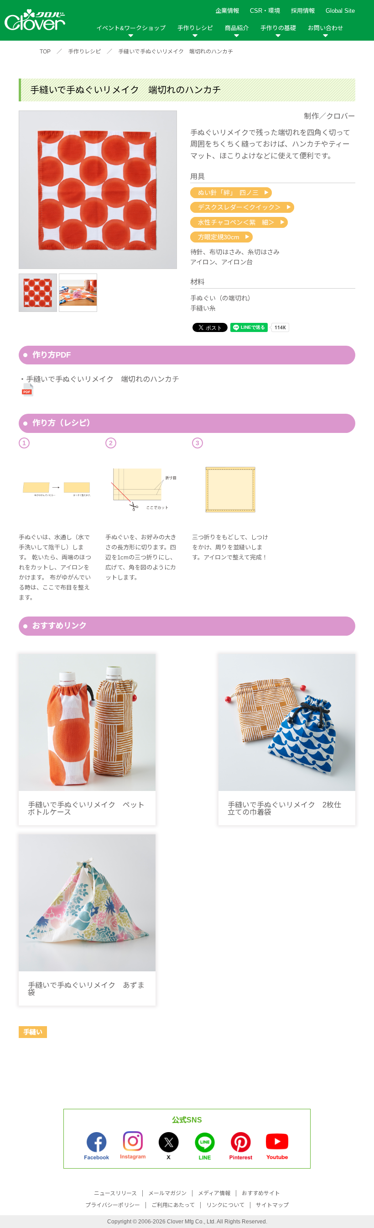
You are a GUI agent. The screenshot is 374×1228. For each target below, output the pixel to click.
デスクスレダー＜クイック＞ (239, 207)
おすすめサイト (261, 1193)
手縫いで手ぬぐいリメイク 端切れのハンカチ (175, 51)
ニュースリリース (115, 1193)
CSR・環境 (265, 10)
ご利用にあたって (173, 1205)
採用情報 (303, 10)
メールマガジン (167, 1193)
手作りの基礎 (278, 28)
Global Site (340, 10)
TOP (45, 51)
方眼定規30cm (218, 237)
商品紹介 (237, 28)
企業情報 (227, 10)
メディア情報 (214, 1193)
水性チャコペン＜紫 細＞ (236, 222)
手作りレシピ (195, 28)
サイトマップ (272, 1205)
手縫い (32, 1032)
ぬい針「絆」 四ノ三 (228, 192)
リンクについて (225, 1205)
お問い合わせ (325, 28)
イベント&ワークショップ (131, 28)
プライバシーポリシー (112, 1205)
